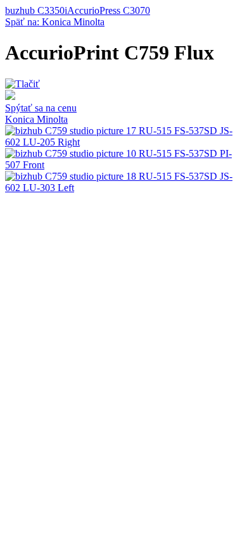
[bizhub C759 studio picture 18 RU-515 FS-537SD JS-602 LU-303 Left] (123, 187)
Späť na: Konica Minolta (54, 21)
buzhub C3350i (36, 10)
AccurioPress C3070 (108, 10)
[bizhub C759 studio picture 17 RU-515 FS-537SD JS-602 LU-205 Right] (123, 142)
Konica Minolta (36, 119)
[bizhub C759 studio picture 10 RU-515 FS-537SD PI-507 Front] (123, 164)
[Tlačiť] (22, 83)
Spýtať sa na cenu (41, 107)
